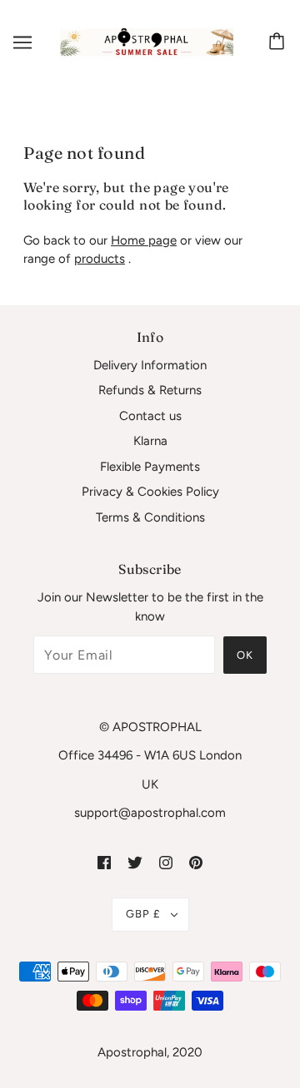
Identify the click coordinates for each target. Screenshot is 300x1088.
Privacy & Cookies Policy (150, 491)
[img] (104, 862)
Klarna (150, 440)
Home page (144, 240)
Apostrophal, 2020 (150, 1052)
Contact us (150, 415)
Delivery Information (150, 365)
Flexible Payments (150, 466)
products (99, 258)
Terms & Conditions (150, 517)
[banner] (146, 41)
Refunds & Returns (150, 390)
